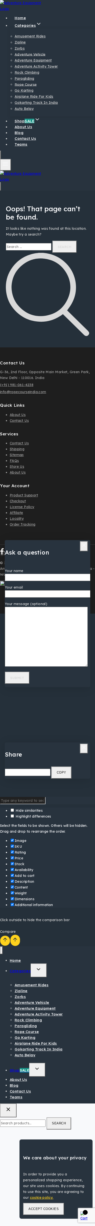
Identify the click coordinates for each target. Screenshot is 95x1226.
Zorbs (20, 48)
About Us (18, 415)
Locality (17, 518)
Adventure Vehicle (30, 54)
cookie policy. (42, 1197)
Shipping (17, 449)
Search (59, 1123)
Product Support (24, 495)
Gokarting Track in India (36, 102)
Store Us (17, 466)
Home (15, 960)
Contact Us (19, 420)
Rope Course (26, 84)
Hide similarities (29, 810)
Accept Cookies (43, 1209)
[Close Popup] (84, 546)
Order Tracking (23, 524)
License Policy (22, 507)
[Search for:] (29, 247)
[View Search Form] (0, 155)
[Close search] (8, 1110)
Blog (14, 1085)
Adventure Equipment (33, 60)
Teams (21, 144)
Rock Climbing (27, 72)
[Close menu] (1, 950)
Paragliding (24, 78)
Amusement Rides (30, 36)
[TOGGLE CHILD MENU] (39, 970)
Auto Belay (24, 108)
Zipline (20, 42)
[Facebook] (2, 553)
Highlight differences (33, 816)
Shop (19, 1070)
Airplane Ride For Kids (34, 96)
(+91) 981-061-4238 (16, 385)
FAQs (14, 461)
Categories (20, 971)
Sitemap (17, 455)
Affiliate (16, 513)
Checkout (18, 501)
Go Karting (24, 90)
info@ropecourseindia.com (23, 392)
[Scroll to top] (5, 940)
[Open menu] (5, 164)
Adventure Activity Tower (36, 66)
